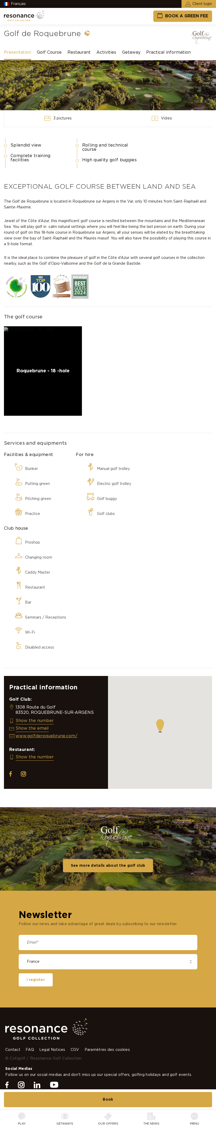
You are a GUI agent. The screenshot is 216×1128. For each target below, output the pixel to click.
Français (18, 4)
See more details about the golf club (108, 866)
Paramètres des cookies (107, 1050)
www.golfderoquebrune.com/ (46, 736)
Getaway (131, 52)
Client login (202, 4)
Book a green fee (186, 16)
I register (36, 980)
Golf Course (49, 52)
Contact (12, 1050)
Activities (106, 52)
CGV (75, 1050)
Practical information (168, 52)
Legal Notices (52, 1050)
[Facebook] (7, 1085)
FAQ (30, 1050)
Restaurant (79, 52)
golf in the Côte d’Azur (109, 258)
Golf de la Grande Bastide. (117, 263)
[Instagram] (21, 1085)
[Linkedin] (37, 1085)
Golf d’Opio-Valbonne (58, 263)
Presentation (17, 52)
